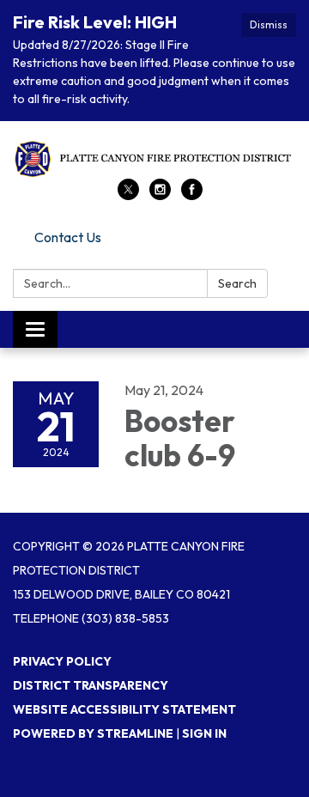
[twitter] (128, 195)
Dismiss (269, 24)
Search (237, 283)
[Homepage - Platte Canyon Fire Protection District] (154, 158)
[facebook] (192, 195)
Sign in (204, 733)
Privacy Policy (62, 661)
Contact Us (67, 237)
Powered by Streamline (93, 733)
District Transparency (90, 685)
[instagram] (160, 195)
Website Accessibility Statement (124, 709)
